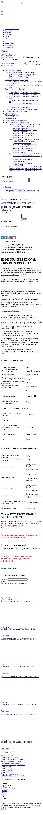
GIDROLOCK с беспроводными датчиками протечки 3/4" (25, 145)
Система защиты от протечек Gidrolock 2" (24, 170)
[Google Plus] (14, 237)
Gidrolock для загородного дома (16, 80)
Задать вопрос (13, 241)
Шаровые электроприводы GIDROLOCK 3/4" (22, 151)
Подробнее (5, 636)
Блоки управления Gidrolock (15, 89)
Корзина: (9, 47)
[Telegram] (2, 14)
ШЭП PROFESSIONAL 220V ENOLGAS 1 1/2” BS (19, 704)
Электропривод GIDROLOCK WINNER (23, 107)
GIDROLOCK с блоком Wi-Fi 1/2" (25, 133)
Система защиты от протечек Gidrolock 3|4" (24, 139)
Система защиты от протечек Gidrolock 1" (24, 154)
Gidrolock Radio (10, 113)
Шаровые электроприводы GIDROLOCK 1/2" (22, 136)
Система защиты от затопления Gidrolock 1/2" (25, 124)
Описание (4, 241)
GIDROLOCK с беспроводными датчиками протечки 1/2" (25, 131)
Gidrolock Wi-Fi (10, 117)
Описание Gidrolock (8, 789)
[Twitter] (5, 237)
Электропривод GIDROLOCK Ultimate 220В (25, 94)
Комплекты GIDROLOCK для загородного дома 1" (24, 160)
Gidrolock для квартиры (13, 70)
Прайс (3, 796)
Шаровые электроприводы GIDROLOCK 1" (22, 164)
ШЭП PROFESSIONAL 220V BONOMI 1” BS (17, 667)
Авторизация (9, 43)
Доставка (4, 791)
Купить (24, 219)
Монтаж (4, 792)
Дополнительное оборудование (16, 120)
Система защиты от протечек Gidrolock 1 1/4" (25, 167)
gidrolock (12, 177)
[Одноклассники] (8, 237)
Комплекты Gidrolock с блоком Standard (23, 74)
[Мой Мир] (11, 237)
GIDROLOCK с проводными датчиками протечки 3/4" (23, 142)
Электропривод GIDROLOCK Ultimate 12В (24, 93)
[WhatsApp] (2, 10)
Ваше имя (4, 579)
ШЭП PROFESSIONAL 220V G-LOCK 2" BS (17, 742)
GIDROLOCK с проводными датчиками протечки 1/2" (23, 127)
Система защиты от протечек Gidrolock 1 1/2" (25, 169)
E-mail (3, 581)
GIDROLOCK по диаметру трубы (17, 122)
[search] (29, 180)
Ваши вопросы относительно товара (14, 583)
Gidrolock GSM (10, 119)
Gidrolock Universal (11, 115)
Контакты (4, 794)
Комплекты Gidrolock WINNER (20, 76)
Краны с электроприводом (14, 91)
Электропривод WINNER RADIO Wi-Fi (23, 109)
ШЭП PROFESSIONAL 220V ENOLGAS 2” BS (18, 629)
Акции (3, 798)
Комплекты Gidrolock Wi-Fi (19, 78)
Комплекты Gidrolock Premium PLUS (22, 72)
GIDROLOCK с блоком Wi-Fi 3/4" (25, 148)
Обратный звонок (9, 21)
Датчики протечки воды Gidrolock (17, 111)
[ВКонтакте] (2, 237)
